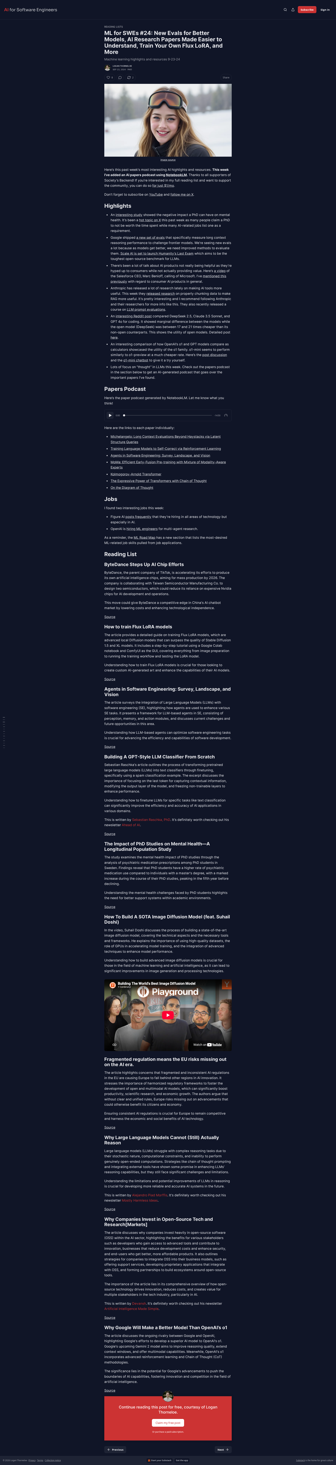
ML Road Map (144, 538)
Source (109, 617)
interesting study (129, 215)
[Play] (110, 415)
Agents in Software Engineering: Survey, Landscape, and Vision (160, 456)
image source (168, 159)
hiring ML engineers (142, 529)
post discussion (214, 355)
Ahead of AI (131, 825)
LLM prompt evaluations (146, 310)
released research (160, 294)
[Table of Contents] (3, 732)
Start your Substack (161, 1460)
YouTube (156, 195)
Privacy (32, 1460)
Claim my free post (168, 1423)
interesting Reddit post (134, 316)
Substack (300, 1460)
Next (221, 1449)
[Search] (285, 9)
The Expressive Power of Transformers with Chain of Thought (159, 481)
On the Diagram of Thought (132, 488)
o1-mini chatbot (135, 360)
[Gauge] (225, 415)
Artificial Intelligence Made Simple (131, 1309)
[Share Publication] (292, 9)
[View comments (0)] (120, 77)
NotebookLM (176, 175)
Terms (40, 1460)
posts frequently (138, 517)
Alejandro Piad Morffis (149, 1195)
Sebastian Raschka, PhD (151, 820)
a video (220, 271)
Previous (117, 1449)
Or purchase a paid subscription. (168, 1431)
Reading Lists (113, 26)
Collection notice (53, 1460)
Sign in (325, 9)
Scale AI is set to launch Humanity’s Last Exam (157, 254)
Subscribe (307, 9)
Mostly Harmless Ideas (140, 1200)
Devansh (139, 1304)
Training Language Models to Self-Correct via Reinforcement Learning (166, 449)
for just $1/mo (163, 186)
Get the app (182, 1460)
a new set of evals (150, 238)
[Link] (99, 206)
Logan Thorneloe (122, 66)
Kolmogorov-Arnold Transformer (136, 474)
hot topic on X (150, 220)
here (114, 338)
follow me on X (181, 195)
